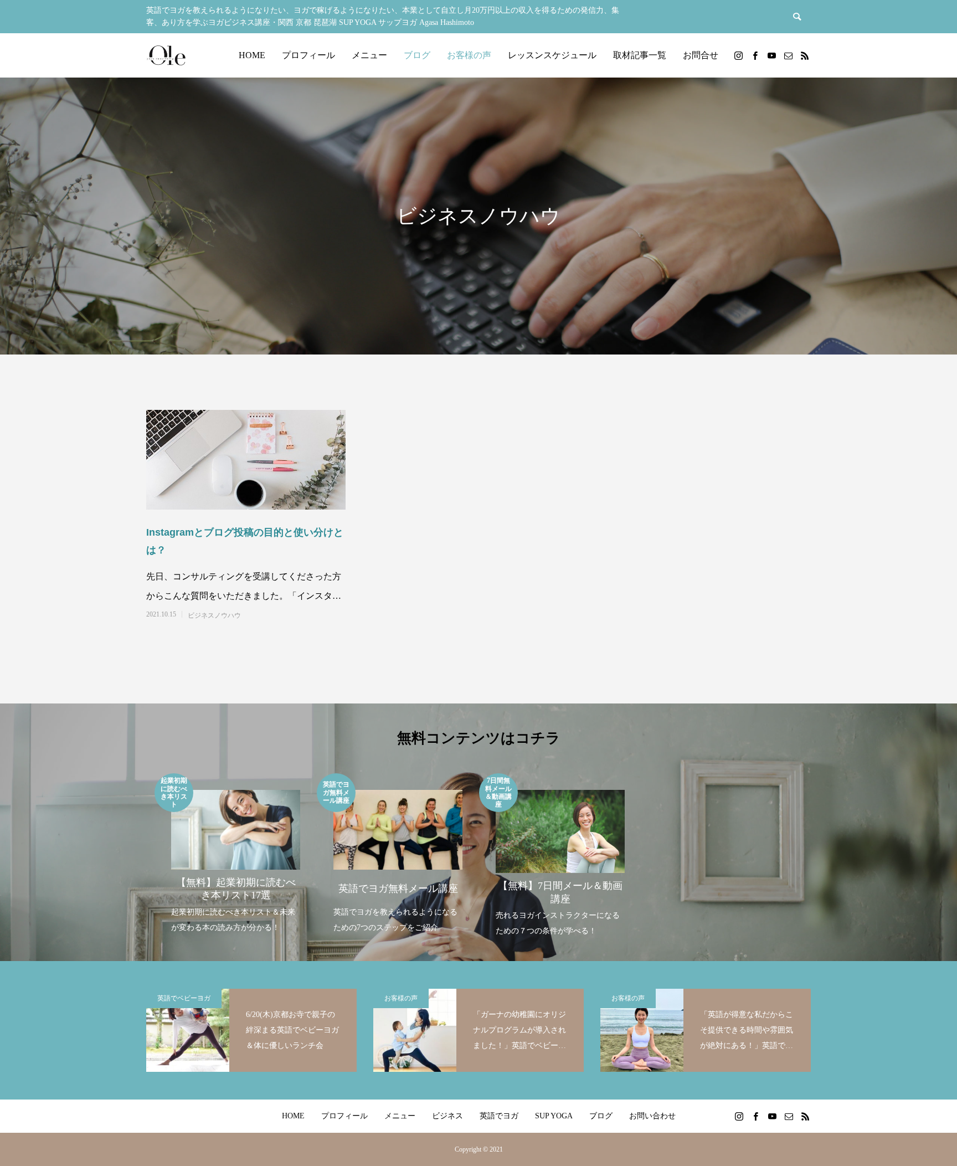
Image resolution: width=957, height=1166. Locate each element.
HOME (252, 55)
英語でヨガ (499, 1116)
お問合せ (700, 55)
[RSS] (804, 55)
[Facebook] (755, 55)
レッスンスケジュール (552, 55)
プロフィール (308, 55)
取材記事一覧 (639, 55)
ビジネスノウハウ (214, 615)
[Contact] (788, 55)
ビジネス (447, 1116)
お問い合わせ (652, 1116)
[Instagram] (738, 55)
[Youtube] (771, 55)
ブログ (417, 55)
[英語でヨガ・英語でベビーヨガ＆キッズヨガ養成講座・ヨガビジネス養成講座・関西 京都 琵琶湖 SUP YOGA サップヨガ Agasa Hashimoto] (166, 55)
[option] (235, 854)
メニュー (369, 55)
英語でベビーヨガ (183, 998)
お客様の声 (469, 55)
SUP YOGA (554, 1116)
